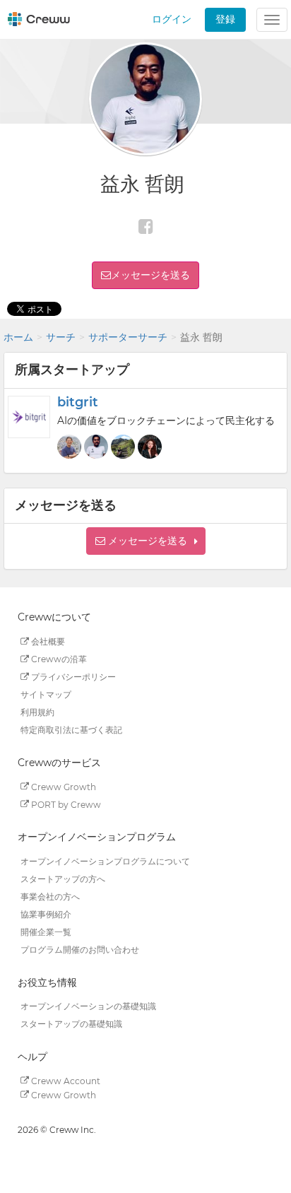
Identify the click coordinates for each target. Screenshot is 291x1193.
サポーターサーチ (127, 337)
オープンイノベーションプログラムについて (105, 861)
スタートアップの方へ (62, 879)
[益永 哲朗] (96, 447)
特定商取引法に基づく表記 (71, 729)
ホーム (18, 337)
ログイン (171, 19)
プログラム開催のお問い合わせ (79, 949)
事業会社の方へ (50, 896)
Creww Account (64, 1080)
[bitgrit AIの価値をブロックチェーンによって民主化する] (29, 417)
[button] (146, 541)
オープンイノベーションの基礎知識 (88, 1006)
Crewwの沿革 (58, 659)
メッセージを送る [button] (150, 275)
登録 (225, 19)
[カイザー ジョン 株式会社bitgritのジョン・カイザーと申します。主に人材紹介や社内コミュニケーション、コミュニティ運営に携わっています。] (123, 447)
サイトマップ (45, 694)
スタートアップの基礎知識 (71, 1023)
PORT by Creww (65, 804)
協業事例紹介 (45, 914)
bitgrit (77, 402)
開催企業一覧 (45, 932)
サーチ (61, 337)
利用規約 (37, 712)
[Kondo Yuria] (150, 447)
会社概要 (47, 641)
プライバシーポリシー (72, 676)
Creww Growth (62, 786)
